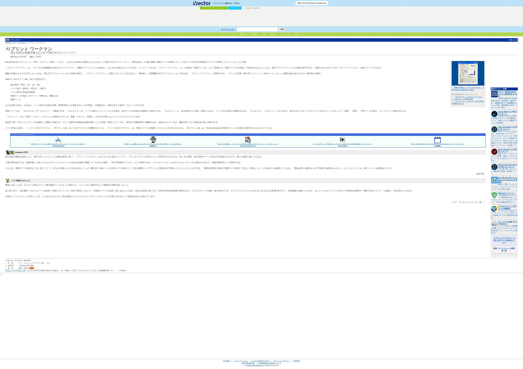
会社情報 (226, 361)
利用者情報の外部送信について (270, 363)
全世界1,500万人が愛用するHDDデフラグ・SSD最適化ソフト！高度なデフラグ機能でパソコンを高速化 (504, 119)
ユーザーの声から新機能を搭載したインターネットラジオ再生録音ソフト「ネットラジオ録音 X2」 (504, 229)
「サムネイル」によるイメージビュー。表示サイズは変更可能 (467, 98)
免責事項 (296, 361)
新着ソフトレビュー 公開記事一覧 (504, 249)
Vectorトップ (10, 43)
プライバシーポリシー (281, 361)
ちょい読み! (247, 8)
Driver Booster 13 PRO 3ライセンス (507, 150)
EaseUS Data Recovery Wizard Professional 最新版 (507, 180)
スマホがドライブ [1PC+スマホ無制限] (507, 207)
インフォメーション (240, 361)
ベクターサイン (235, 8)
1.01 (15, 270)
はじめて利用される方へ (261, 361)
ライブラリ (22, 43)
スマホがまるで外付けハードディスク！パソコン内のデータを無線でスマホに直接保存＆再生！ (504, 214)
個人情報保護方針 (248, 363)
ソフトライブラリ (206, 8)
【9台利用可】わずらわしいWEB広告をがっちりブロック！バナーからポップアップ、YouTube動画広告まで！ (504, 198)
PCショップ (220, 8)
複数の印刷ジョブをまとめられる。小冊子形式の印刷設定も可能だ (468, 88)
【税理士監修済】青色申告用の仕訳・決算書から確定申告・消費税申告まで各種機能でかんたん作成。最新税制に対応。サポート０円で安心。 (504, 103)
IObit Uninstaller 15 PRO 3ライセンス (507, 128)
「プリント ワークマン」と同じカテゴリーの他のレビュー (504, 240)
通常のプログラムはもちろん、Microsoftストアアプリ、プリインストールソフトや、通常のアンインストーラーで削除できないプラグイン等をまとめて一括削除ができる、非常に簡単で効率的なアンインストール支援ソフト (504, 138)
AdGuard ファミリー (506, 193)
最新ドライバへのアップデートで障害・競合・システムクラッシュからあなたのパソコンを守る (504, 157)
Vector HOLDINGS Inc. (255, 365)
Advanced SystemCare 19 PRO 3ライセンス (507, 166)
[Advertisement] (261, 18)
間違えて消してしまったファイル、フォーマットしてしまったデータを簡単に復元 (504, 186)
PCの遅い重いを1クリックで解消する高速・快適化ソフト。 (504, 171)
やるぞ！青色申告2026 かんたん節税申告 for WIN (507, 94)
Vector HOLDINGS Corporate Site (313, 3)
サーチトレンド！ (228, 29)
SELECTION (256, 8)
